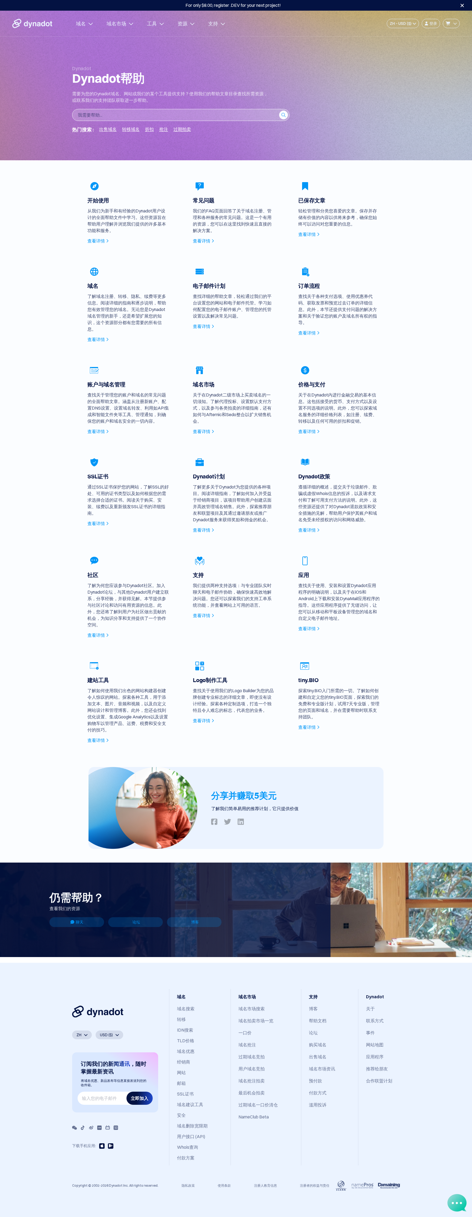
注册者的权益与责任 (314, 1185)
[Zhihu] (116, 1128)
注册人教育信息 (265, 1185)
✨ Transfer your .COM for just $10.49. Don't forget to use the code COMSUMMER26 (233, 5)
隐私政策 (188, 1185)
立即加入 (139, 1098)
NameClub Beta (253, 1117)
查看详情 (96, 241)
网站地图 (375, 1044)
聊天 (79, 922)
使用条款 (224, 1185)
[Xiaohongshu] (99, 1128)
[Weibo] (91, 1128)
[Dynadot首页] (32, 23)
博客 (195, 922)
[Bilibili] (107, 1128)
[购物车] (451, 23)
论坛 (136, 922)
